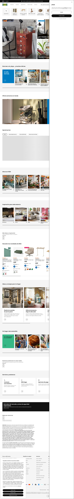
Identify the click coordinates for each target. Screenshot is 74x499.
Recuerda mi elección (62, 18)
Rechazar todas (13, 492)
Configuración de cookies (13, 495)
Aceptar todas (13, 490)
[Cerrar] (72, 2)
